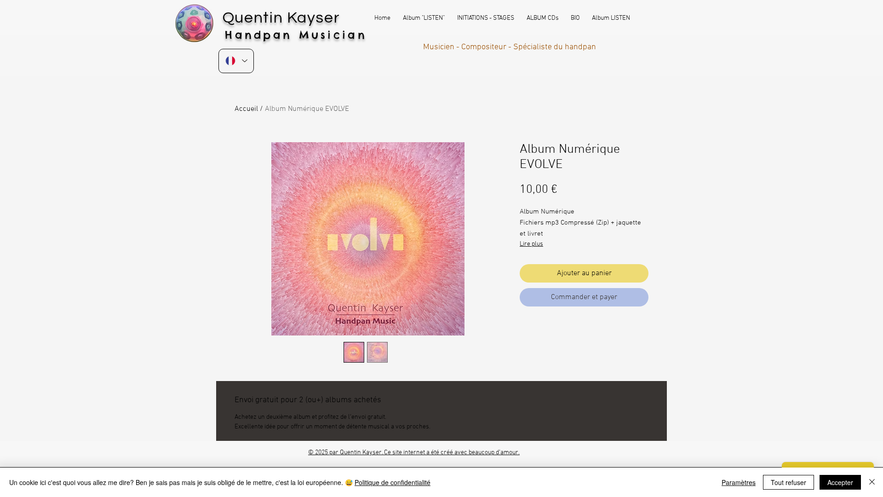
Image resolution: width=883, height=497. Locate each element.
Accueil (246, 109)
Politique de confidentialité (392, 482)
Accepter (840, 482)
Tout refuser (788, 482)
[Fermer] (871, 482)
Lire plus (531, 244)
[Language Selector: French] (236, 61)
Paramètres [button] (739, 482)
